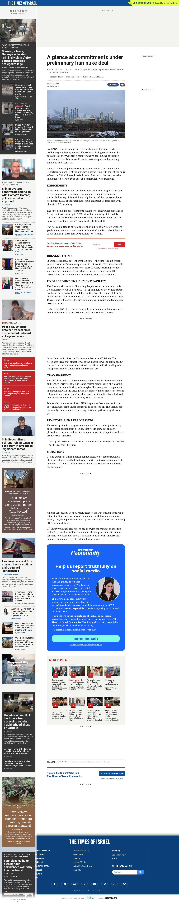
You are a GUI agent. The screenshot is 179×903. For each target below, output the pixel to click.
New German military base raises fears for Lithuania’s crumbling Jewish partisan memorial (18, 818)
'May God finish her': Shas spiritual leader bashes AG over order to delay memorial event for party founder (17, 379)
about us (76, 858)
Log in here (119, 778)
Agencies (26, 67)
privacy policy (78, 854)
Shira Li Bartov (19, 829)
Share (114, 85)
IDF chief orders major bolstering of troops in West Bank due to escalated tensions (24, 143)
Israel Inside (39, 858)
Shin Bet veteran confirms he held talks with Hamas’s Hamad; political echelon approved (16, 195)
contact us (77, 870)
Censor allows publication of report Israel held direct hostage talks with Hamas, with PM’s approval (24, 265)
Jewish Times (39, 854)
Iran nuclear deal (94, 762)
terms (116, 248)
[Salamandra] (111, 898)
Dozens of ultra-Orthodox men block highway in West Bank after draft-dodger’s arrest (17, 751)
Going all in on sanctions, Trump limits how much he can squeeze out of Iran (22, 612)
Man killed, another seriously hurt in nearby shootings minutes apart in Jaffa (18, 365)
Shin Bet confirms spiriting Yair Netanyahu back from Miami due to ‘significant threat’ (17, 444)
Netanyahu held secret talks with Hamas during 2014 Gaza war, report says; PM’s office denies (24, 284)
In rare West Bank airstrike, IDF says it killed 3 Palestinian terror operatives (24, 128)
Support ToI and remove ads (166, 3)
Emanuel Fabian (9, 67)
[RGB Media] (91, 898)
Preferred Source (97, 77)
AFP (29, 234)
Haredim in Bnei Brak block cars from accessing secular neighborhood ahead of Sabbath (17, 721)
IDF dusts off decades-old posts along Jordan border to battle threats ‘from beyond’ (77, 685)
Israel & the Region (62, 762)
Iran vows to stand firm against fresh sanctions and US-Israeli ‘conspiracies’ (17, 566)
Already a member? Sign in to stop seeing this (86, 644)
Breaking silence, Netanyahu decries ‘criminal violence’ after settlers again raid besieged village (17, 58)
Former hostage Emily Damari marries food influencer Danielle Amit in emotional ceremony (94, 685)
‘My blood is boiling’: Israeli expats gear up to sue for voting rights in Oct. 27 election (111, 685)
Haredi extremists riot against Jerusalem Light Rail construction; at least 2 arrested (18, 763)
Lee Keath (20, 603)
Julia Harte (21, 633)
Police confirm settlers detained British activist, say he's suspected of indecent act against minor (17, 407)
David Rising (30, 603)
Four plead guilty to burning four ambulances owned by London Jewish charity (59, 714)
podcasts (38, 874)
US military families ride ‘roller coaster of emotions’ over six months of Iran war (24, 626)
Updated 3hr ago (16, 323)
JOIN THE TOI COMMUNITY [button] (112, 773)
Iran (108, 762)
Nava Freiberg (16, 618)
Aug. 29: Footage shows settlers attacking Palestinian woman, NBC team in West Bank (24, 111)
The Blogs (38, 870)
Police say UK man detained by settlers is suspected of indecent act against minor (16, 331)
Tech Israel (38, 862)
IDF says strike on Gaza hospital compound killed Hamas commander (24, 228)
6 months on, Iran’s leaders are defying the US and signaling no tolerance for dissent (24, 596)
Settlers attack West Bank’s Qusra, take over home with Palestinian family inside (24, 89)
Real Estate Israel (41, 866)
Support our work (86, 638)
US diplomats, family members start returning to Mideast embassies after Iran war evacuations (24, 642)
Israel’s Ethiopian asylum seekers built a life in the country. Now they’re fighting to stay (76, 715)
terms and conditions (81, 850)
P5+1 (103, 762)
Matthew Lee (21, 649)
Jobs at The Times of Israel (83, 866)
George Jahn (54, 84)
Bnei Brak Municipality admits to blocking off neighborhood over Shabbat (16, 394)
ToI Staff (17, 67)
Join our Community (143, 3)
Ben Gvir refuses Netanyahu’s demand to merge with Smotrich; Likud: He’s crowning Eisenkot (94, 715)
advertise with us (79, 862)
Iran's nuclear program (79, 762)
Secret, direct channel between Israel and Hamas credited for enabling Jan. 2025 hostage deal (59, 685)
